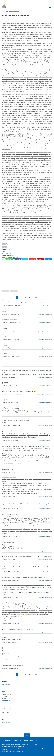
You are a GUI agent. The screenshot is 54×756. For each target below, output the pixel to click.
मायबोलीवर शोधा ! (6, 723)
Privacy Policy (12, 751)
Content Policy (19, 751)
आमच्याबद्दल (18, 746)
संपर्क (23, 746)
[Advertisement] (27, 276)
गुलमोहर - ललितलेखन (6, 253)
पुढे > (30, 298)
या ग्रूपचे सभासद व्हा (6, 700)
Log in (5, 291)
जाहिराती (26, 741)
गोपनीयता (13, 746)
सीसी (36, 741)
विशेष (21, 741)
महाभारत (8, 247)
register (14, 291)
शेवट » (36, 298)
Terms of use (5, 751)
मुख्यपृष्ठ (7, 11)
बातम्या (31, 741)
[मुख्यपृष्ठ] (4, 5)
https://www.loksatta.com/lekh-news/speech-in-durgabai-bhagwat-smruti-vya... (25, 505)
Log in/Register (6, 684)
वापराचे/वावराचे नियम (6, 746)
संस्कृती (7, 244)
